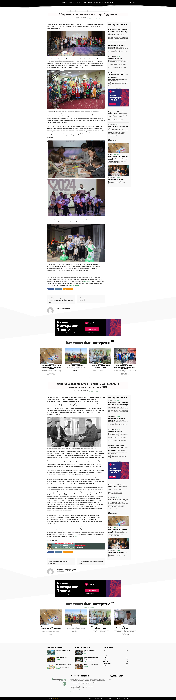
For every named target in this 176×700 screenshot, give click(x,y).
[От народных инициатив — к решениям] (118, 170)
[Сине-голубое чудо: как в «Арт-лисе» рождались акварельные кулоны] (118, 148)
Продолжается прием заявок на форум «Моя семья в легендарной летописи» (63, 666)
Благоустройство (112, 71)
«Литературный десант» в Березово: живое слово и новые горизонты (124, 367)
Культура (125, 363)
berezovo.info (55, 698)
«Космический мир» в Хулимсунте (89, 651)
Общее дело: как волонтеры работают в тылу (100, 366)
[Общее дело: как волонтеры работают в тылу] (100, 356)
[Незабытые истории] (51, 659)
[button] (134, 2)
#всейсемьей (86, 281)
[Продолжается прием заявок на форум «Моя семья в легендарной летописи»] (51, 666)
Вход (71, 691)
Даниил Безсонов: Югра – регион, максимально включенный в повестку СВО (60, 300)
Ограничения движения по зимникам (63, 651)
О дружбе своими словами (91, 664)
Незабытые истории (61, 657)
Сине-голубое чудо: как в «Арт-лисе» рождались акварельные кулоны (118, 31)
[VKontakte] (130, 2)
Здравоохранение (76, 363)
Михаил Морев (83, 17)
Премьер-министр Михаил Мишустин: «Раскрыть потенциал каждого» (91, 659)
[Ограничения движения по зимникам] (51, 652)
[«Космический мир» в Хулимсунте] (79, 652)
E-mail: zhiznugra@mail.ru (77, 689)
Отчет (75, 691)
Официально (111, 43)
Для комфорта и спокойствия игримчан (88, 299)
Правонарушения (112, 56)
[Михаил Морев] (77, 18)
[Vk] (109, 679)
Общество (110, 27)
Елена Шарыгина (51, 374)
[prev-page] (86, 378)
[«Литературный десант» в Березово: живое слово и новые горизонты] (125, 356)
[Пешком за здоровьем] (76, 356)
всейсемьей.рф (74, 285)
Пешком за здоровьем (75, 365)
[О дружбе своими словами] (79, 666)
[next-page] (89, 378)
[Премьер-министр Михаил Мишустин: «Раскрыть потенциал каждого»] (79, 659)
